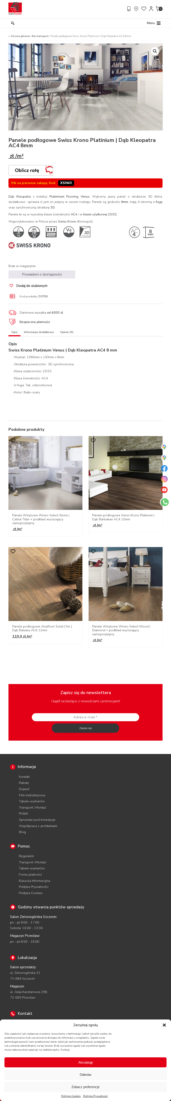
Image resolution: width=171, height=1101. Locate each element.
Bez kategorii (40, 36)
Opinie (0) (66, 332)
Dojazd (24, 789)
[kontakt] (129, 8)
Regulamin (26, 856)
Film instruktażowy (32, 795)
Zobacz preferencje (85, 1087)
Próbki (23, 813)
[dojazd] (136, 8)
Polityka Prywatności (95, 1096)
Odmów (85, 1074)
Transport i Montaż (32, 807)
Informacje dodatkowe (39, 332)
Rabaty (24, 782)
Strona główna (20, 36)
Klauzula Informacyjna (34, 880)
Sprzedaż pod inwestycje (37, 819)
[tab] (14, 332)
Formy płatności (30, 874)
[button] (164, 1025)
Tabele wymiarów (32, 801)
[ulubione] (144, 8)
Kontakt (24, 776)
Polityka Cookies (71, 1096)
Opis (14, 332)
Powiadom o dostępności (42, 274)
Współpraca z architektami (38, 826)
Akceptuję (85, 1062)
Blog (22, 832)
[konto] (151, 8)
